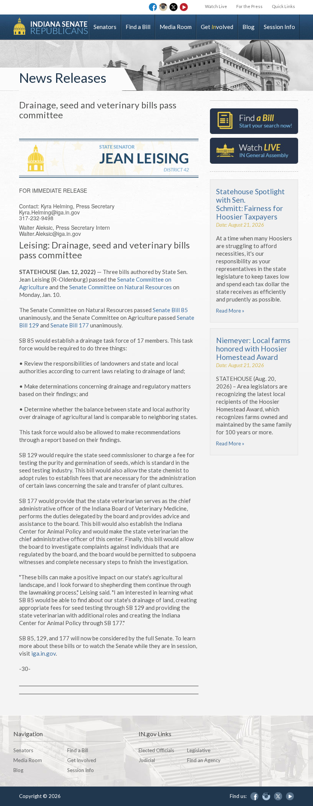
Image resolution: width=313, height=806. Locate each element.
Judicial (147, 760)
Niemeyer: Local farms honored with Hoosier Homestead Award (253, 348)
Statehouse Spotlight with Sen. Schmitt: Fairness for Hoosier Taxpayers (250, 204)
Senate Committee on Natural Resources (120, 287)
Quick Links (283, 6)
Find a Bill (138, 26)
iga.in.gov (43, 653)
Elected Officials (156, 750)
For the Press (249, 6)
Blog (248, 26)
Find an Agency (204, 760)
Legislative (198, 750)
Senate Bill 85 (170, 309)
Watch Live (216, 6)
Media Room (176, 26)
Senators (105, 26)
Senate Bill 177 (69, 325)
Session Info (279, 26)
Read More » (230, 311)
